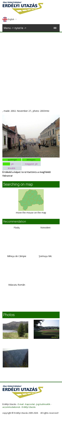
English (11, 19)
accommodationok (11, 407)
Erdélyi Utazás (29, 407)
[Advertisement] (31, 65)
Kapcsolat (30, 404)
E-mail (21, 404)
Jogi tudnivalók (43, 404)
